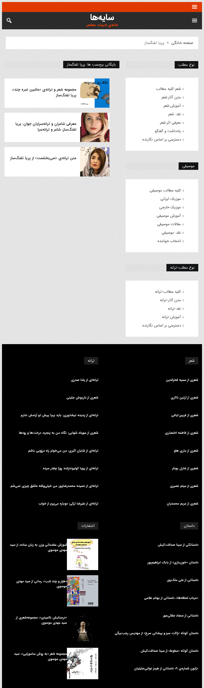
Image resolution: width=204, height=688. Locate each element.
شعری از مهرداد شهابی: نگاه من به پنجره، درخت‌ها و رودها (58, 433)
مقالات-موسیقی (169, 224)
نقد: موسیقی (171, 233)
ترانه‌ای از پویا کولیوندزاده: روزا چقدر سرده (70, 468)
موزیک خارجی (170, 207)
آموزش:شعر (172, 106)
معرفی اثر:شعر (170, 123)
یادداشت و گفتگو (168, 131)
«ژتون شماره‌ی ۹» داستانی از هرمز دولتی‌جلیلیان (166, 668)
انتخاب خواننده (169, 241)
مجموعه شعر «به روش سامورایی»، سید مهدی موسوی (40, 657)
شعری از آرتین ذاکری (184, 397)
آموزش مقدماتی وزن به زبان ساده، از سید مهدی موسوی (38, 548)
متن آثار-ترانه (170, 300)
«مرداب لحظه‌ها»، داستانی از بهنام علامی (171, 598)
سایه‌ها (102, 17)
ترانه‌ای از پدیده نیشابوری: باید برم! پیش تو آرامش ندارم (59, 415)
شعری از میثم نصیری (184, 486)
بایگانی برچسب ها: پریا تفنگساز (91, 65)
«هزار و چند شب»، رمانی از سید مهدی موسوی (41, 584)
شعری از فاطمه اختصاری (181, 433)
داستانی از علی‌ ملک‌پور (182, 580)
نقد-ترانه (174, 309)
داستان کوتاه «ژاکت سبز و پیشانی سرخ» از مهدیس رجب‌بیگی (156, 633)
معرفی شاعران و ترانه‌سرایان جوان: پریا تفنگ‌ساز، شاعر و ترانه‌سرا (45, 127)
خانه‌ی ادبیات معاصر (102, 25)
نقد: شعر (174, 114)
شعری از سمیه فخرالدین (182, 380)
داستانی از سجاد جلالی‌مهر (180, 615)
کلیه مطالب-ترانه (168, 292)
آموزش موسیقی (169, 216)
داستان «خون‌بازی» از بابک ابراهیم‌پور (173, 562)
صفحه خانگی (182, 43)
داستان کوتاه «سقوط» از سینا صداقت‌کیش (169, 651)
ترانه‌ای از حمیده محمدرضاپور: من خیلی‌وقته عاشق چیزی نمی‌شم (54, 486)
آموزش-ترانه (171, 317)
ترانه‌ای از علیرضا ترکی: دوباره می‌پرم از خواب (68, 503)
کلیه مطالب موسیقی (165, 190)
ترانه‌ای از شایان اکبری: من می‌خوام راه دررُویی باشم (63, 450)
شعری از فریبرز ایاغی (184, 415)
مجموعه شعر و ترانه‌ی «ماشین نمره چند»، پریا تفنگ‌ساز (44, 92)
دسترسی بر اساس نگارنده (161, 140)
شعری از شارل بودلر (185, 468)
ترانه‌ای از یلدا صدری (84, 380)
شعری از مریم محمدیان (182, 503)
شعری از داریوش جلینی (82, 397)
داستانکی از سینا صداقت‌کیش (178, 545)
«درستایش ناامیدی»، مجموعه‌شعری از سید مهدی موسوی (41, 620)
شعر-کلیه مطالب (168, 89)
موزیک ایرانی (170, 199)
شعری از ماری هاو (186, 450)
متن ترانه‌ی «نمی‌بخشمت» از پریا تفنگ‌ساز (43, 158)
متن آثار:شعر (171, 97)
